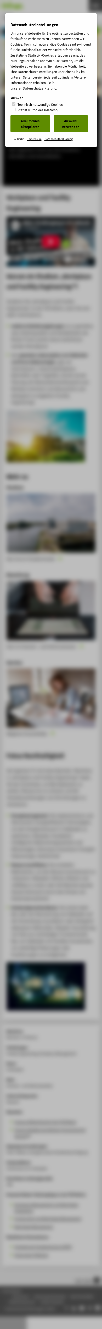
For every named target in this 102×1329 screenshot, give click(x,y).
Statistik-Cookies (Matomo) (38, 110)
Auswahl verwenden (71, 123)
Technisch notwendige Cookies (40, 104)
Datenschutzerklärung (39, 88)
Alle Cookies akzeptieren (30, 123)
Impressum (34, 139)
